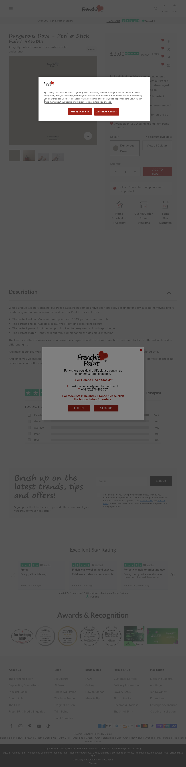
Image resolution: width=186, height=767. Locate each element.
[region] (94, 99)
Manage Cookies (80, 111)
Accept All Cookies (106, 111)
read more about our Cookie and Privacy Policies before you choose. (78, 101)
